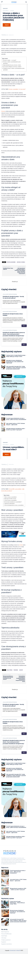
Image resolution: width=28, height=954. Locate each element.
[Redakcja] (7, 281)
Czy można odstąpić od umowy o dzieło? (12, 66)
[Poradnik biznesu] (14, 2)
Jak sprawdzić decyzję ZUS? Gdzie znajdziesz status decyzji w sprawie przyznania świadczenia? (16, 368)
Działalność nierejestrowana (10, 294)
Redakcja (4, 35)
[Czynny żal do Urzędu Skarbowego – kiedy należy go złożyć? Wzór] (3, 356)
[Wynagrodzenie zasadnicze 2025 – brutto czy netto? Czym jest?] (3, 429)
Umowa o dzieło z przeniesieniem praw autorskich (12, 62)
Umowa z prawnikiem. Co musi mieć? (17, 89)
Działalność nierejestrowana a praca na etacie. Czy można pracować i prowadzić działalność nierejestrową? (14, 334)
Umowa (3, 111)
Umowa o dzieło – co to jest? (9, 60)
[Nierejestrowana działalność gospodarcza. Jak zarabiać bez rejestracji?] (3, 361)
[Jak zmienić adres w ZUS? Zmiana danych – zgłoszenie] (3, 424)
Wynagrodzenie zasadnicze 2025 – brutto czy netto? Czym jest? (15, 429)
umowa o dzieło (21, 262)
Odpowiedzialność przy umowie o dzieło (12, 65)
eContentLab (12, 950)
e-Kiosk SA (18, 950)
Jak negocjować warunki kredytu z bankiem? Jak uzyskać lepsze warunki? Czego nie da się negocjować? (20, 271)
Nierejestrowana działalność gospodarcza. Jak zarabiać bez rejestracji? (14, 361)
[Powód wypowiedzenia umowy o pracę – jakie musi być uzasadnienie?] (3, 419)
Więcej (24, 307)
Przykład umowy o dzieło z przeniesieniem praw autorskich (13, 69)
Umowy (5, 8)
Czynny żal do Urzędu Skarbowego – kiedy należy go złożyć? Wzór (16, 356)
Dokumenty (6, 10)
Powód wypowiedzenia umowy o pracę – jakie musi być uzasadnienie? (16, 419)
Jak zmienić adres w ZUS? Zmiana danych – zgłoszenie (15, 424)
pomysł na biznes (11, 262)
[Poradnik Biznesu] (14, 852)
